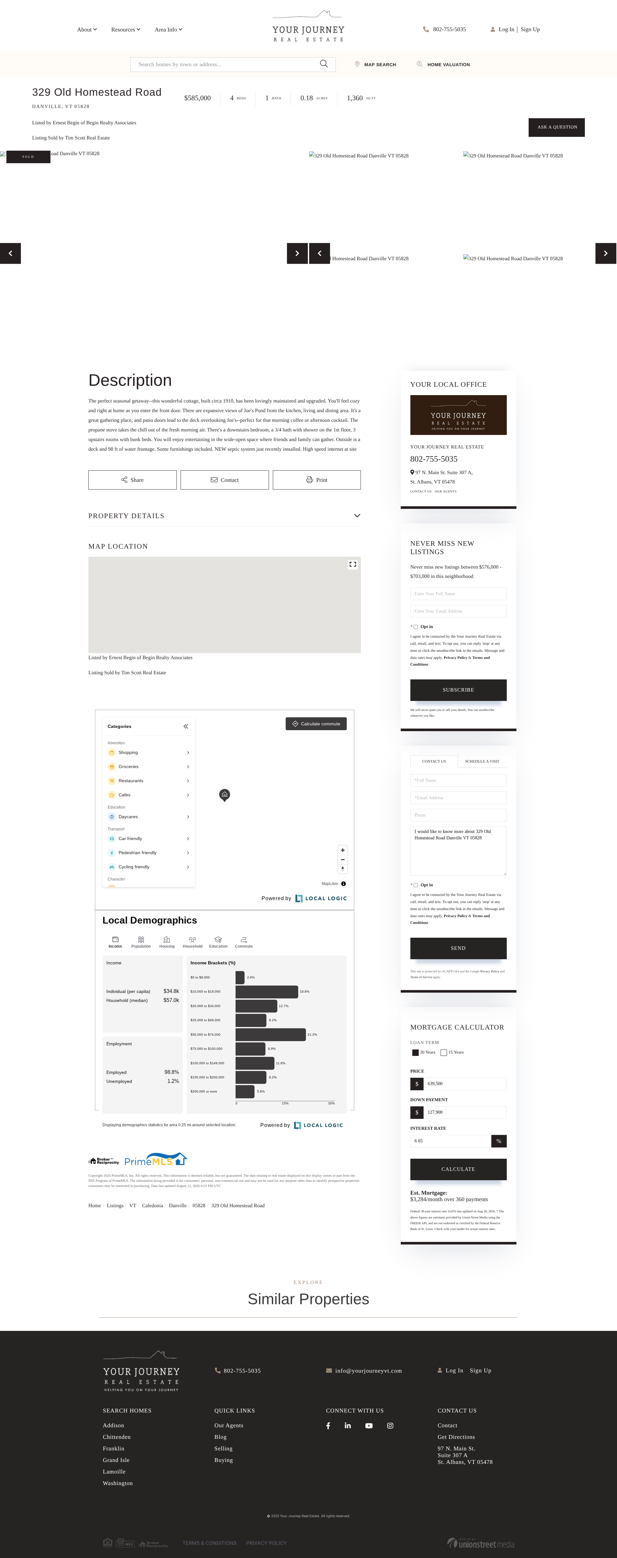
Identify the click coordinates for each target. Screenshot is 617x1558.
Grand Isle (116, 1460)
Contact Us (421, 491)
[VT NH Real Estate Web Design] (480, 1543)
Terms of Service (421, 977)
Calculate (458, 1169)
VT (133, 1205)
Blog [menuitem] (220, 1437)
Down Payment (429, 1100)
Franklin (113, 1448)
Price (417, 1071)
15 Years (456, 1052)
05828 (198, 1205)
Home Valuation (448, 64)
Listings (115, 1205)
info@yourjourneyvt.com (368, 1371)
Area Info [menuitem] (166, 29)
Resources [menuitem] (123, 29)
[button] (324, 64)
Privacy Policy (456, 657)
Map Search (380, 64)
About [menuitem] (84, 29)
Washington (118, 1483)
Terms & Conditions (210, 1543)
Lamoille (114, 1471)
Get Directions (456, 1437)
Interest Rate (428, 1128)
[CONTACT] (557, 127)
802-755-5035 (449, 29)
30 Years (427, 1052)
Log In (506, 29)
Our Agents (446, 491)
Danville (178, 1205)
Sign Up (530, 29)
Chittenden (117, 1437)
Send (458, 948)
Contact (448, 1425)
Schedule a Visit (482, 761)
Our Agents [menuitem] (229, 1425)
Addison (113, 1425)
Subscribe (458, 690)
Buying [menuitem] (223, 1460)
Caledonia (152, 1205)
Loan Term (424, 1042)
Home (94, 1205)
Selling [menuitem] (223, 1448)
